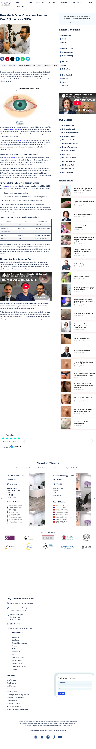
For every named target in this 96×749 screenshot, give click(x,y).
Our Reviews (40, 2)
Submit (61, 693)
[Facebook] (36, 737)
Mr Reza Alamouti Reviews (82, 350)
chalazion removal (14, 129)
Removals (63, 2)
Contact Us (19, 6)
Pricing (89, 2)
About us (51, 2)
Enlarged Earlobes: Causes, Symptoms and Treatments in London (83, 251)
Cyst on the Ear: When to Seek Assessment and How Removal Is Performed (84, 301)
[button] (2, 59)
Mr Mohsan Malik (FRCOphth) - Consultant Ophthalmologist (77, 17)
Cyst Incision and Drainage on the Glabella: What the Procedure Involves (84, 239)
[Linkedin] (42, 737)
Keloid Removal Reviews (81, 276)
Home (17, 2)
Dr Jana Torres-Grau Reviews (83, 214)
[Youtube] (60, 737)
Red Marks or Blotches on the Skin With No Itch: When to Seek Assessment (83, 385)
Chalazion (11, 65)
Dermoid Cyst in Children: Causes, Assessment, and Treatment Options (82, 325)
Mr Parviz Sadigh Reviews (82, 264)
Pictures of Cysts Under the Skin (84, 313)
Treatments (76, 2)
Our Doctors (27, 2)
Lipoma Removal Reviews (81, 338)
